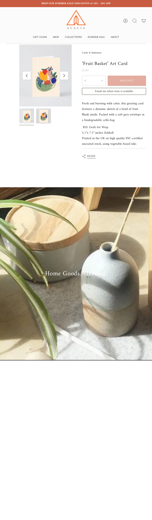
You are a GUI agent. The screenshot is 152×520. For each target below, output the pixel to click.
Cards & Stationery (92, 52)
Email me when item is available (114, 91)
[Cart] (143, 20)
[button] (40, 37)
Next (64, 76)
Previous (27, 76)
